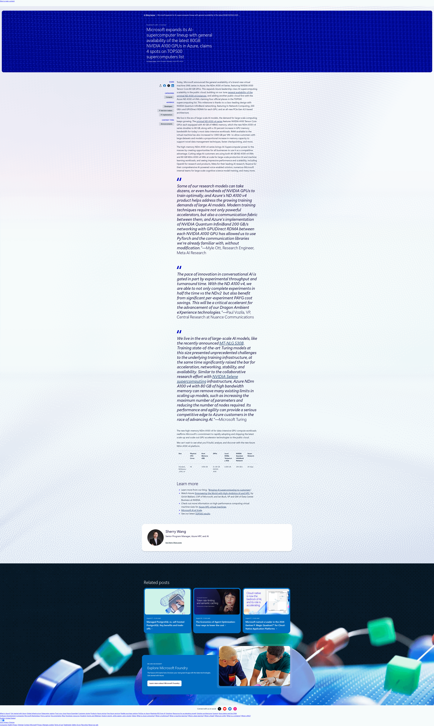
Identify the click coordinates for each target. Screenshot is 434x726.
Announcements (166, 124)
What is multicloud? (162, 716)
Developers (168, 106)
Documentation (56, 716)
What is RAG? (246, 716)
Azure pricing (101, 713)
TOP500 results (202, 513)
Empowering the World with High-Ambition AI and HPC (222, 493)
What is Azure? (5, 713)
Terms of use (58, 725)
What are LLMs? (220, 716)
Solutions (169, 713)
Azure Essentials (72, 713)
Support (215, 713)
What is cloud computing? (146, 716)
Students (83, 716)
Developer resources (73, 716)
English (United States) (8, 718)
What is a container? (234, 716)
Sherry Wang (152, 61)
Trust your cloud (60, 713)
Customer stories (84, 713)
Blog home (150, 15)
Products (94, 713)
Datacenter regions (48, 713)
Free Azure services (113, 713)
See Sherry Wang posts (173, 543)
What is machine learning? (179, 716)
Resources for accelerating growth (184, 713)
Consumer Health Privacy (9, 725)
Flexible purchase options (129, 713)
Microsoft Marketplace (32, 716)
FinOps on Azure (144, 713)
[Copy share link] (160, 85)
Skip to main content (7, 1)
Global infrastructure (34, 713)
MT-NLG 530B (231, 343)
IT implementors (166, 115)
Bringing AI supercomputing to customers (229, 489)
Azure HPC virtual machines (212, 506)
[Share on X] (168, 85)
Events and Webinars (94, 716)
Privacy (40, 725)
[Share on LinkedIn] (172, 85)
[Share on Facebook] (164, 85)
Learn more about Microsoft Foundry (164, 683)
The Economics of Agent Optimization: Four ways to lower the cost (215, 624)
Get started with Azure (18, 713)
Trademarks (67, 725)
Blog (63, 716)
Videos (134, 716)
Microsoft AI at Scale (191, 510)
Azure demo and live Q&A (228, 713)
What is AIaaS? (209, 716)
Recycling (84, 725)
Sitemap (21, 725)
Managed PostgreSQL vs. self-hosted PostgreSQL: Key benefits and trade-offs (165, 625)
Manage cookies (48, 725)
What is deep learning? (196, 716)
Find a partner (45, 716)
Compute (169, 97)
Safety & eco (76, 725)
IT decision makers (165, 110)
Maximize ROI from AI (157, 713)
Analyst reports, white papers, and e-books (116, 716)
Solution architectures (204, 713)
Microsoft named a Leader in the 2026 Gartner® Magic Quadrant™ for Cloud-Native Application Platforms (265, 625)
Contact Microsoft (30, 725)
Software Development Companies (12, 716)
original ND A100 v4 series (209, 121)
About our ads (93, 725)
